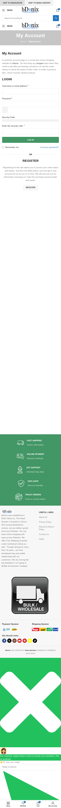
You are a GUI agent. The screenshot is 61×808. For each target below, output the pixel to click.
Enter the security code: (13, 126)
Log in (30, 140)
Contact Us (44, 534)
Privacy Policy (45, 522)
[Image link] (28, 595)
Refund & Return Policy (46, 528)
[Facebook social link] (4, 641)
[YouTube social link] (19, 641)
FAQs (41, 539)
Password (7, 98)
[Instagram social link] (14, 641)
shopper (40, 63)
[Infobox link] (30, 442)
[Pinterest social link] (25, 641)
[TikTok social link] (35, 641)
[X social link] (9, 641)
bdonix (15, 63)
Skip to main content (39, 3)
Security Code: (8, 117)
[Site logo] (30, 10)
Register (30, 187)
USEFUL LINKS (46, 512)
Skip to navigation (12, 3)
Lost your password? (49, 147)
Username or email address (15, 86)
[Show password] (5, 110)
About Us (43, 517)
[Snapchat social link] (30, 641)
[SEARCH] (56, 18)
